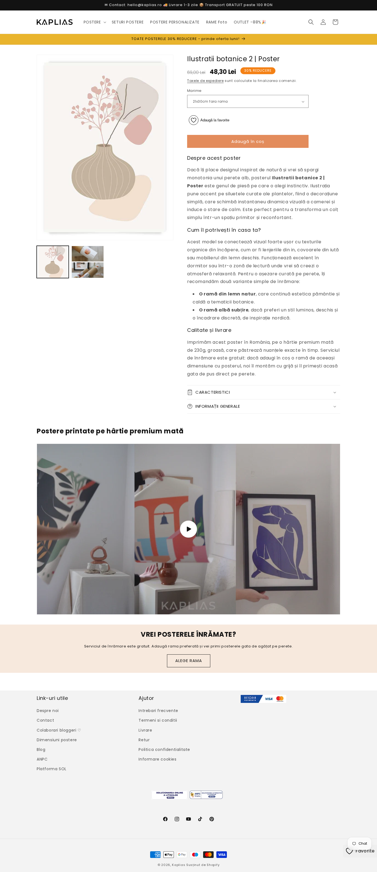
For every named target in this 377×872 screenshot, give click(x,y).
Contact (45, 720)
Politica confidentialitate (164, 749)
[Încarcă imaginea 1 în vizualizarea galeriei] (53, 262)
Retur (144, 740)
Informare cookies (157, 759)
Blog (41, 749)
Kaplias (178, 865)
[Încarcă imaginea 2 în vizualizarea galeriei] (87, 262)
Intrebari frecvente (158, 710)
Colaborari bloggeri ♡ (59, 730)
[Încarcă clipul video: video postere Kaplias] (188, 529)
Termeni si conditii (158, 720)
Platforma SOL (52, 769)
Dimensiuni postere (57, 740)
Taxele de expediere (205, 80)
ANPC (42, 759)
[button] (94, 22)
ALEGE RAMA (188, 660)
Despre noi (48, 710)
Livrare (145, 730)
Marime (194, 90)
